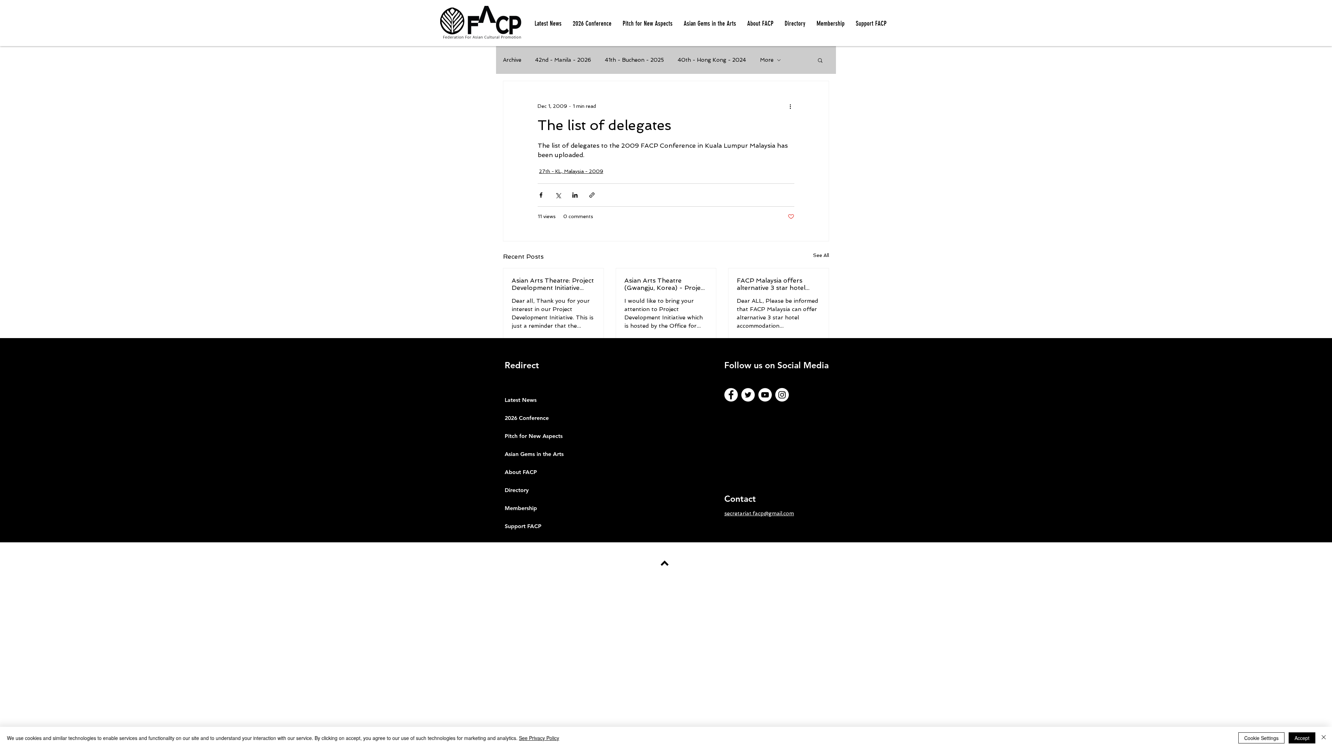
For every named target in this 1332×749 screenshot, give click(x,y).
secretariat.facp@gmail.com (759, 513)
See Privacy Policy (539, 737)
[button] (647, 23)
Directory (517, 490)
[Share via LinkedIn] (575, 195)
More (767, 60)
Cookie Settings (1261, 737)
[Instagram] (782, 395)
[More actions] (790, 106)
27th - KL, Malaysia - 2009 (571, 171)
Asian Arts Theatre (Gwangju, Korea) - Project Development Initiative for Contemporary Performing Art (665, 284)
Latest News (521, 400)
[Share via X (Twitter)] (558, 195)
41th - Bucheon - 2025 (634, 60)
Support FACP (523, 526)
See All (821, 255)
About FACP (521, 472)
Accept (1302, 737)
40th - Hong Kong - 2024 (712, 60)
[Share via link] (592, 195)
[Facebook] (731, 395)
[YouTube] (765, 395)
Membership (521, 508)
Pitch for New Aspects (534, 436)
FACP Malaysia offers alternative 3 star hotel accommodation (771, 284)
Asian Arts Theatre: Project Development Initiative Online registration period (553, 284)
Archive (512, 60)
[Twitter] (748, 395)
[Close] (1324, 737)
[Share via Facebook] (541, 195)
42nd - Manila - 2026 (563, 60)
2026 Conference (527, 418)
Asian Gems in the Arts (534, 454)
